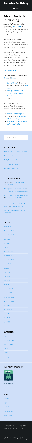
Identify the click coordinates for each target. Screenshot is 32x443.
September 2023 (9, 235)
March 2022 (7, 284)
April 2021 (7, 322)
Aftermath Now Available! (11, 210)
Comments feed (8, 411)
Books (5, 336)
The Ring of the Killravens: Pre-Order (15, 188)
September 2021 (9, 309)
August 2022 (7, 264)
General (6, 352)
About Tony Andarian (10, 70)
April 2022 (7, 280)
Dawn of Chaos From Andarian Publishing (16, 191)
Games (6, 348)
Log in (5, 402)
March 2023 (7, 247)
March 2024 (7, 226)
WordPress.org (8, 415)
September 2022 (9, 260)
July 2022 (6, 268)
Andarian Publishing (16, 3)
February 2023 (8, 251)
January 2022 (8, 293)
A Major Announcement (17, 206)
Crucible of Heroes (9, 340)
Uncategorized (8, 357)
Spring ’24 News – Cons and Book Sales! (16, 151)
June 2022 (7, 272)
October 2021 (8, 305)
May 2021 (7, 318)
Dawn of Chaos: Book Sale (12, 164)
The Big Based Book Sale (11, 160)
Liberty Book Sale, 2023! (11, 168)
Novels (6, 78)
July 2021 (6, 313)
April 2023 (7, 243)
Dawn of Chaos (8, 344)
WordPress (20, 439)
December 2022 (9, 255)
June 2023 (7, 239)
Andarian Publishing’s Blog (16, 114)
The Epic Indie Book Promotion (13, 156)
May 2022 (7, 276)
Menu (17, 8)
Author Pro (18, 437)
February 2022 (8, 289)
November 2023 (9, 231)
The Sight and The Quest (15, 91)
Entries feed (7, 407)
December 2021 (9, 297)
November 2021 (9, 301)
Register (6, 398)
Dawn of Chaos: (12, 83)
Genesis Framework (10, 439)
